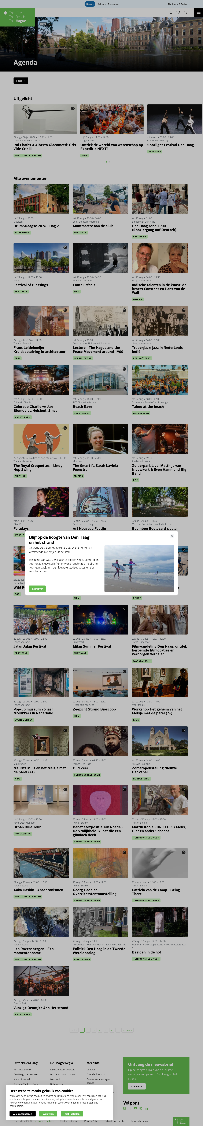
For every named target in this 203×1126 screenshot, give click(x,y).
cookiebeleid (16, 1105)
